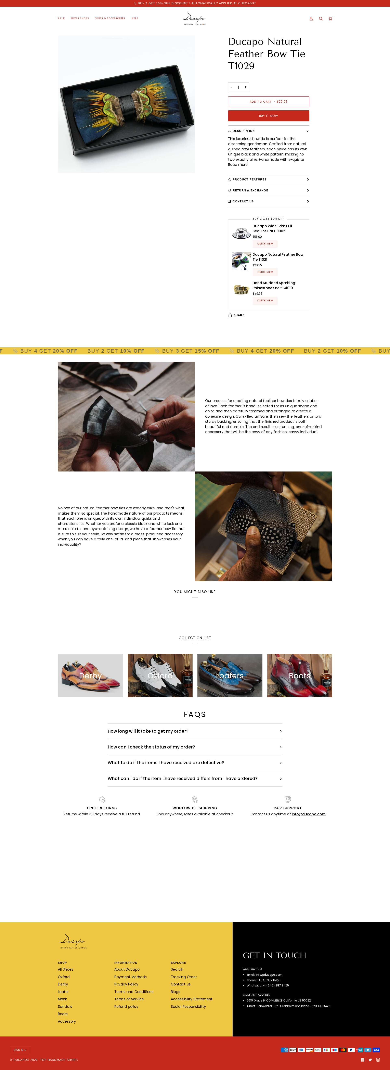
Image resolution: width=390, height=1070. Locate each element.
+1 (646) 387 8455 (276, 985)
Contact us (181, 984)
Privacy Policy (126, 984)
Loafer (63, 991)
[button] (80, 19)
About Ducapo (127, 969)
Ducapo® (21, 1059)
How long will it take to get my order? (148, 731)
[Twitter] (370, 1060)
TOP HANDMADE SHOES (59, 1059)
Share (239, 315)
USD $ (18, 1050)
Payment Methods (130, 976)
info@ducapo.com (269, 975)
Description (244, 131)
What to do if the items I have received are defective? (166, 763)
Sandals (65, 1006)
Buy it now (268, 116)
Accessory (67, 1021)
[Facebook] (362, 1060)
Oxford (64, 976)
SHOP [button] (62, 962)
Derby (63, 984)
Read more (238, 164)
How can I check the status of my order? (151, 747)
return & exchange (250, 190)
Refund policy (126, 1006)
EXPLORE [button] (178, 962)
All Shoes (65, 969)
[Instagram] (378, 1060)
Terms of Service (129, 999)
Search (177, 969)
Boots (63, 1013)
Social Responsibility (188, 1006)
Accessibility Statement (191, 999)
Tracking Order (184, 976)
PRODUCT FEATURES (250, 179)
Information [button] (125, 962)
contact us (243, 201)
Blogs (175, 991)
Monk (62, 999)
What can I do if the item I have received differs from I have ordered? (183, 778)
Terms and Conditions (133, 991)
